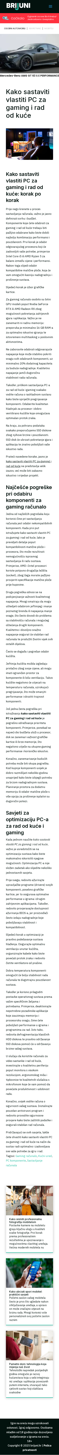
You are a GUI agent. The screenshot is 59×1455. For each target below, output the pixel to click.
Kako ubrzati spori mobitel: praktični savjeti (25, 1293)
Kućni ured (45, 1156)
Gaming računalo (26, 1156)
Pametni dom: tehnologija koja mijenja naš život (27, 1365)
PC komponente (16, 1160)
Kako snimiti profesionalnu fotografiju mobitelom (25, 1220)
